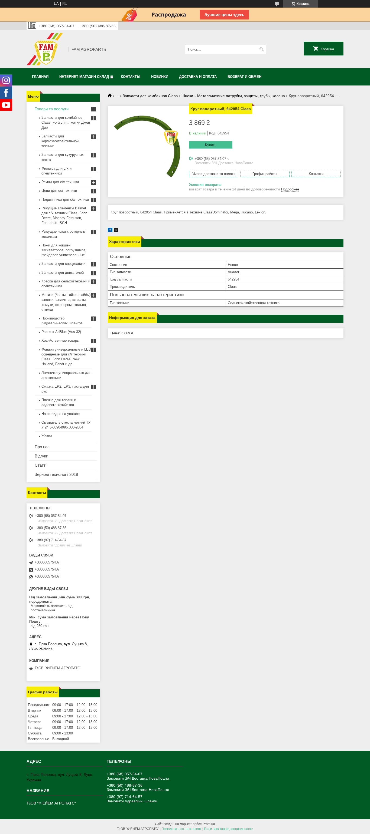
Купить (210, 145)
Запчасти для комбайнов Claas (150, 96)
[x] (116, 231)
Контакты (130, 77)
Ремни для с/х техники (60, 182)
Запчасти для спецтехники (63, 264)
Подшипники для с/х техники (65, 199)
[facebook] (110, 231)
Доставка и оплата (198, 77)
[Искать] (261, 49)
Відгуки (41, 456)
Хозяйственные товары (60, 340)
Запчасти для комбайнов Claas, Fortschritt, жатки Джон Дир (65, 122)
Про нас (42, 446)
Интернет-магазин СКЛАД (84, 77)
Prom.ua (209, 824)
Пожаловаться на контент (181, 829)
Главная (40, 77)
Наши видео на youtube (60, 414)
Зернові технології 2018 (56, 474)
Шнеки (187, 96)
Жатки (46, 436)
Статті (40, 465)
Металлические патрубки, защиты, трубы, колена (241, 96)
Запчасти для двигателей (62, 273)
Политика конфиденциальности (228, 829)
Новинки (159, 77)
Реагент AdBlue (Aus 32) (61, 332)
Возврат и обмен (244, 77)
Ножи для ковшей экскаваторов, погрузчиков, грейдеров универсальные (63, 250)
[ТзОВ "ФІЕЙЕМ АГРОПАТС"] (46, 49)
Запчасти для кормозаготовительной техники (60, 141)
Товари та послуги (52, 109)
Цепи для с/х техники (59, 191)
